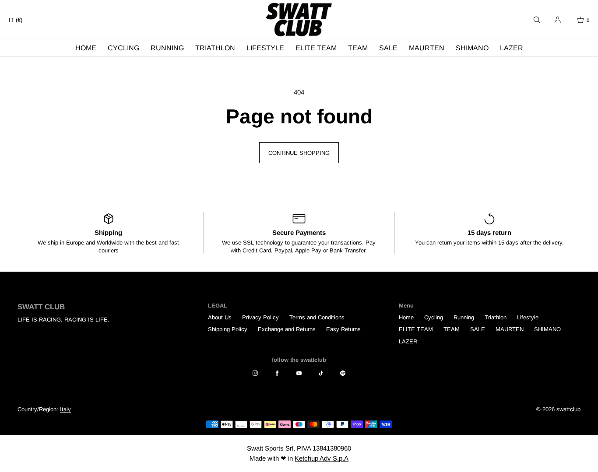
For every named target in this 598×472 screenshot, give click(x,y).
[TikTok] (321, 373)
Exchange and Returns (287, 329)
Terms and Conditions (317, 317)
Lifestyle (265, 48)
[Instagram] (255, 373)
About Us (220, 317)
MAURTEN (426, 48)
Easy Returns (343, 329)
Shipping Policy (227, 329)
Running (167, 48)
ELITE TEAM (316, 48)
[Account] (557, 19)
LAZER (511, 48)
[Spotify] (342, 373)
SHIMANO (472, 48)
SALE (388, 48)
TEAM (358, 48)
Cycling (123, 48)
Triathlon (215, 48)
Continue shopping (299, 153)
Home (85, 48)
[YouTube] (299, 373)
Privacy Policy (260, 317)
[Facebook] (277, 373)
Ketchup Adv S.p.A (321, 458)
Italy (65, 409)
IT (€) (15, 20)
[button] (536, 19)
